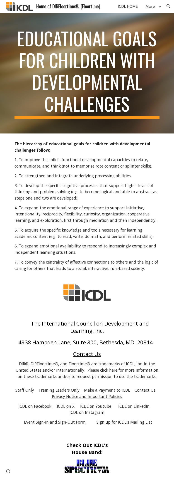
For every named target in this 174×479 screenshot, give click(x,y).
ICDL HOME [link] (128, 6)
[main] (87, 73)
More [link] (150, 6)
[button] (168, 6)
